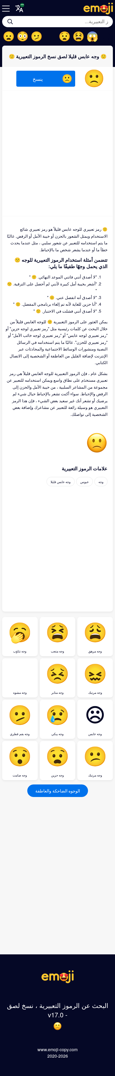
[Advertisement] (57, 153)
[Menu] (6, 8)
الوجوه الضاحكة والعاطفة (57, 791)
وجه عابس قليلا (61, 481)
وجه (100, 481)
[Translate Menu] (19, 8)
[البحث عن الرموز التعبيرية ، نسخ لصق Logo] (57, 981)
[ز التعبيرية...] (10, 21)
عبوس (84, 481)
